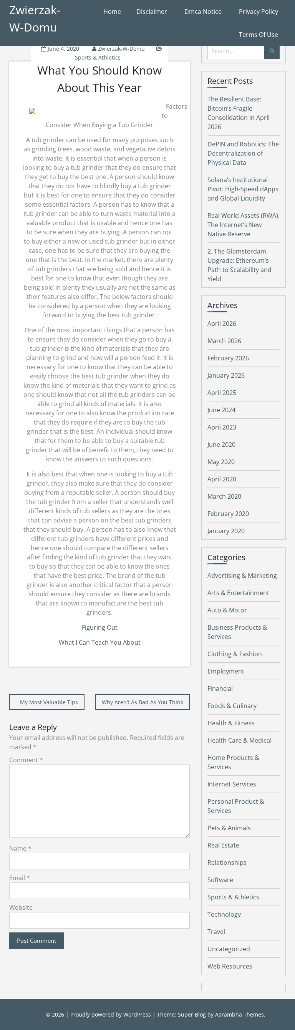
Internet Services (231, 784)
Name (20, 848)
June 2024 (221, 410)
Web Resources (229, 966)
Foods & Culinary (232, 706)
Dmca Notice (203, 11)
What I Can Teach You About (100, 642)
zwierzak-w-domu (121, 48)
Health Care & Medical (239, 740)
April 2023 (221, 427)
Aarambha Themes (239, 1014)
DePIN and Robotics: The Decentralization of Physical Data (243, 153)
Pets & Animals (229, 828)
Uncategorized (228, 949)
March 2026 (224, 341)
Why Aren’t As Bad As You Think (142, 702)
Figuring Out (100, 627)
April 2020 (221, 479)
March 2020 (224, 496)
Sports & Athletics (98, 57)
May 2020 (221, 462)
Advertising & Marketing (242, 575)
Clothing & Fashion (234, 654)
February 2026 (228, 358)
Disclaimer (151, 11)
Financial (220, 688)
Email (19, 878)
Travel (216, 931)
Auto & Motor (227, 610)
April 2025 (221, 392)
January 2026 (226, 375)
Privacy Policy (258, 11)
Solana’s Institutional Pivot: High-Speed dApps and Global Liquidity (242, 189)
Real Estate (223, 845)
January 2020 (226, 531)
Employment (225, 671)
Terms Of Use (258, 34)
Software (220, 880)
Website (21, 907)
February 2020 (228, 513)
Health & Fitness (231, 723)
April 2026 (221, 323)
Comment (26, 760)
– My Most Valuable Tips (47, 702)
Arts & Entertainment (238, 593)
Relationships (227, 862)
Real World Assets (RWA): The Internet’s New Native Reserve (243, 224)
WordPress (137, 1014)
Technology (224, 914)
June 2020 (221, 444)
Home (112, 11)
